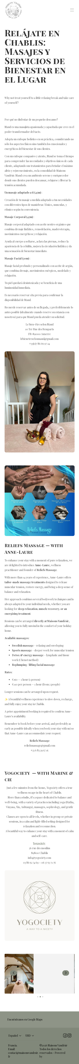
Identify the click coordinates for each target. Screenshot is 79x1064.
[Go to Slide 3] (42, 996)
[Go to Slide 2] (40, 996)
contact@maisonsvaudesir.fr (23, 1054)
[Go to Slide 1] (37, 996)
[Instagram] (69, 1035)
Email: (11, 1049)
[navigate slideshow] (13, 973)
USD (28, 1035)
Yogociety (39, 843)
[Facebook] (65, 1035)
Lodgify (47, 1056)
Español (13, 1035)
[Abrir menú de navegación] (72, 10)
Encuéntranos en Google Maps (24, 1019)
